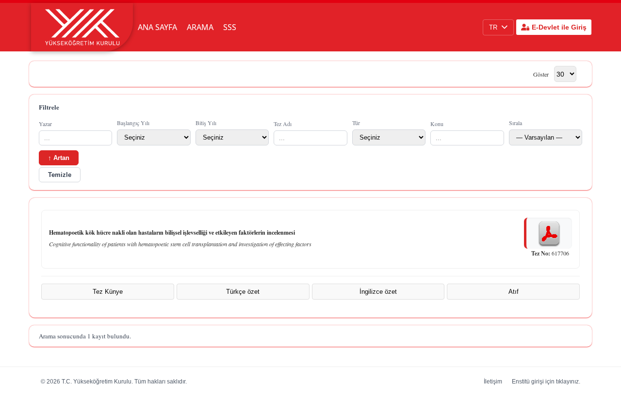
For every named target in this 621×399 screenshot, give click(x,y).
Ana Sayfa (157, 27)
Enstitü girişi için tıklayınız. (546, 381)
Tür (356, 123)
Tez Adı (283, 124)
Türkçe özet (243, 291)
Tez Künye (108, 291)
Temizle (59, 174)
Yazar (45, 124)
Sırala (515, 123)
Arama (200, 27)
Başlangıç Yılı (133, 123)
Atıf (513, 291)
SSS (229, 27)
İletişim (493, 381)
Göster (541, 74)
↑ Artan (58, 157)
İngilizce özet (378, 291)
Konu (436, 124)
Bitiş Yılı (206, 123)
